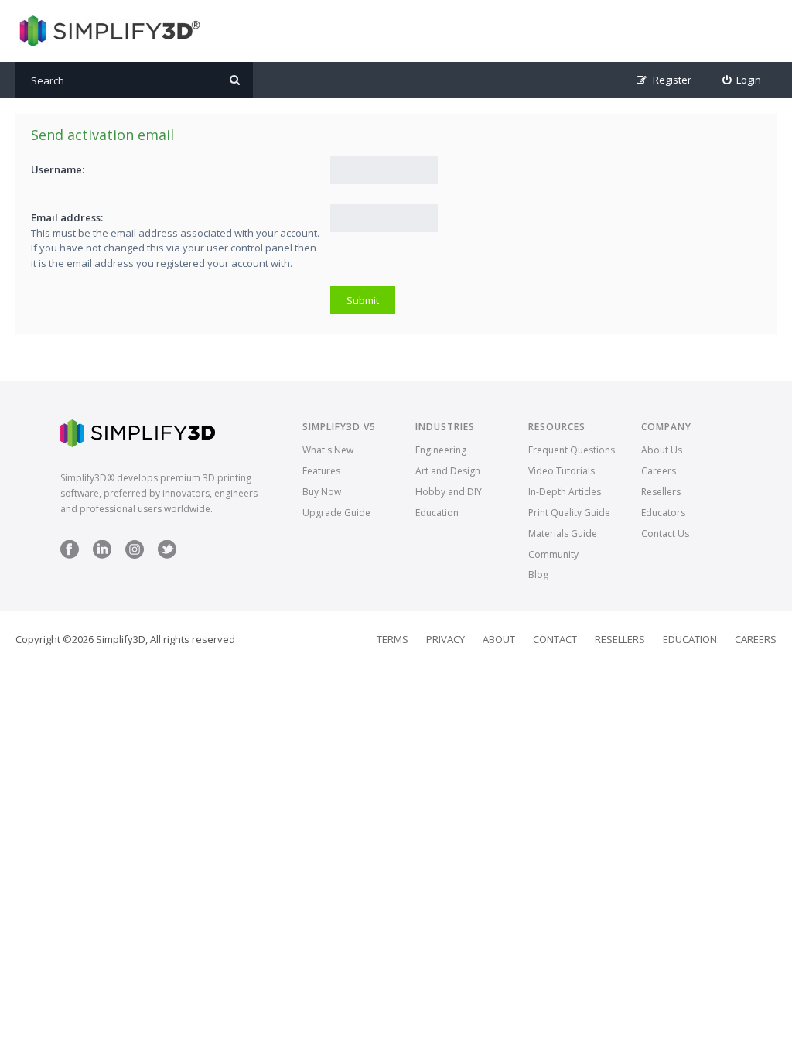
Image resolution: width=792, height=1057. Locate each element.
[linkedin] (102, 555)
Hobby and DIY (448, 491)
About (499, 639)
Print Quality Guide (569, 512)
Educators (663, 512)
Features (321, 470)
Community (553, 554)
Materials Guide (562, 533)
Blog (538, 574)
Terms (392, 639)
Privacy (445, 639)
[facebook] (69, 555)
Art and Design (447, 470)
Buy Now (321, 491)
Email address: (67, 217)
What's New (327, 450)
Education (437, 512)
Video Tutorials (561, 470)
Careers (658, 470)
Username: (57, 169)
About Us (661, 450)
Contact (555, 639)
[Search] (235, 80)
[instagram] (134, 555)
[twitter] (167, 555)
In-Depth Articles (564, 491)
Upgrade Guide (336, 512)
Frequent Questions (571, 450)
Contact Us (665, 533)
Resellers (661, 491)
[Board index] (107, 30)
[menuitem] (742, 80)
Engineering (440, 450)
